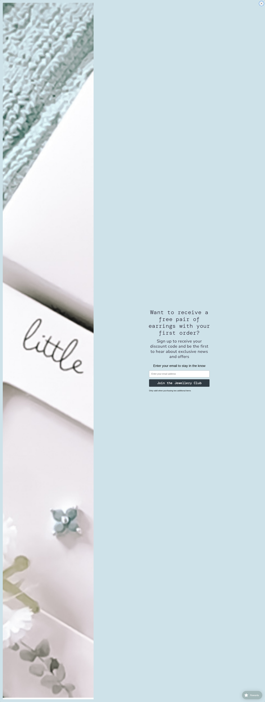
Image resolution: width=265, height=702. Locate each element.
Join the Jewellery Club (179, 383)
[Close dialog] (261, 3)
